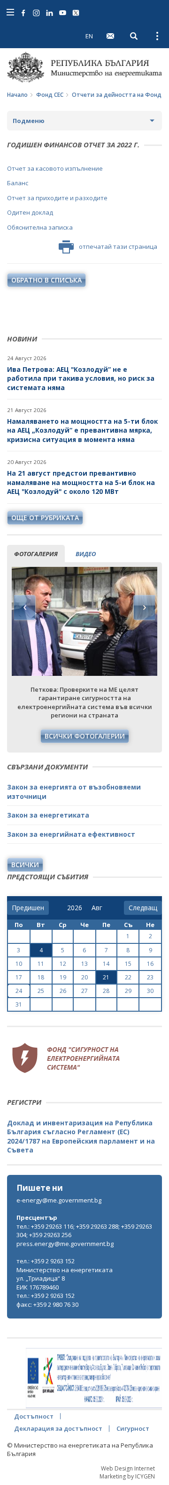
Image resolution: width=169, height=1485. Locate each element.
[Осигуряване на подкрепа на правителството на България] (94, 1378)
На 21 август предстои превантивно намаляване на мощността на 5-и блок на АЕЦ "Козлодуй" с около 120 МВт (81, 482)
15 (128, 964)
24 (18, 991)
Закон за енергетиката (48, 815)
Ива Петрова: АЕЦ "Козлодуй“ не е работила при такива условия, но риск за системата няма (80, 378)
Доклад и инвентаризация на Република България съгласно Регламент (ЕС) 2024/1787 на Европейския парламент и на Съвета (81, 1136)
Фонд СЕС (49, 95)
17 (18, 977)
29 (128, 991)
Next (144, 607)
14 (106, 964)
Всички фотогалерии (85, 736)
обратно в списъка (46, 279)
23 (150, 977)
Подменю (29, 120)
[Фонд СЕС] (65, 1057)
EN (89, 36)
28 (106, 991)
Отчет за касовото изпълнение (55, 168)
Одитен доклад (30, 212)
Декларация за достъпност (58, 1428)
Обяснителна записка (40, 227)
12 (63, 964)
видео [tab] (86, 554)
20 (84, 977)
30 (150, 991)
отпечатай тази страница (118, 246)
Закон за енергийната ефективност (71, 834)
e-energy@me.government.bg (58, 1200)
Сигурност (132, 1428)
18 (41, 977)
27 (84, 991)
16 (150, 964)
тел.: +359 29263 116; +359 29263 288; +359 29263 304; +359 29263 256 (84, 1230)
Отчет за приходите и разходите (57, 198)
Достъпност (34, 1416)
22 (128, 977)
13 (84, 964)
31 (18, 1004)
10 (18, 964)
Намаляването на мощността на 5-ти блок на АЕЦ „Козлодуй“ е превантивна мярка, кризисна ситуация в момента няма (82, 430)
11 (41, 964)
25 (41, 991)
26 (63, 991)
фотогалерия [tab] (36, 554)
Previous (25, 607)
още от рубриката (45, 517)
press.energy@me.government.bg (65, 1243)
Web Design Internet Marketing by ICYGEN (127, 1472)
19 (63, 977)
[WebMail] (110, 36)
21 (106, 977)
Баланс (17, 183)
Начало (17, 95)
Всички (25, 864)
